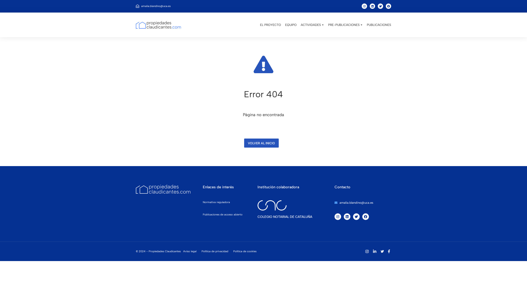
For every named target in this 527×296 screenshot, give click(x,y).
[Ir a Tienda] (519, 288)
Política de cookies (245, 251)
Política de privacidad (215, 251)
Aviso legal (190, 251)
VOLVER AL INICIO (261, 143)
